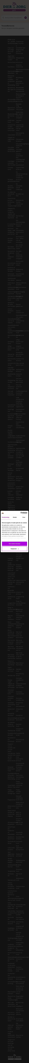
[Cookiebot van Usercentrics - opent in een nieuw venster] (20, 513)
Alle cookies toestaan (14, 543)
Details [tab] (15, 517)
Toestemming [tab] (5, 517)
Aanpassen (14, 548)
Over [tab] (24, 517)
